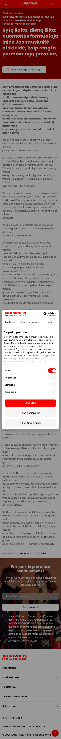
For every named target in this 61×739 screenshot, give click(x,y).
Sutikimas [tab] (10, 322)
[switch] (52, 377)
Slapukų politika (38, 361)
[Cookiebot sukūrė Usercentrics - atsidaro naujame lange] (47, 314)
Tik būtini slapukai (30, 423)
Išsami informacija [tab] (31, 322)
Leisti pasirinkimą (31, 413)
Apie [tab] (50, 322)
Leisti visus (30, 403)
